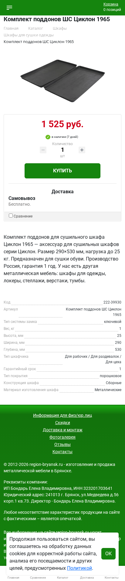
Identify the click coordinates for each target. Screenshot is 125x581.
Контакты (62, 451)
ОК (108, 553)
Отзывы (62, 444)
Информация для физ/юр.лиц (62, 415)
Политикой (79, 568)
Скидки (62, 422)
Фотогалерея (62, 437)
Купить (62, 171)
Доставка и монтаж (63, 429)
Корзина (110, 4)
